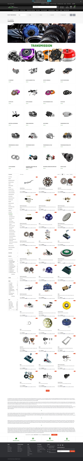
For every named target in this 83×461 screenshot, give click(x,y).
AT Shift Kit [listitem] (10, 268)
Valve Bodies (10, 228)
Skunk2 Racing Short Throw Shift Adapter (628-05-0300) (64, 383)
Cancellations (47, 3)
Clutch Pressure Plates (12, 222)
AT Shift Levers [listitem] (11, 271)
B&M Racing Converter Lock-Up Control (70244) (25, 383)
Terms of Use (10, 447)
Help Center (43, 3)
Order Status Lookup (60, 3)
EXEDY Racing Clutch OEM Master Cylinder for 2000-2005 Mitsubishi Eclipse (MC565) (66, 207)
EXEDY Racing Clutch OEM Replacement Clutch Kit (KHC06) (27, 242)
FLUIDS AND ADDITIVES (51, 10)
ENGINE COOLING (10, 185)
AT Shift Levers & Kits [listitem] (12, 272)
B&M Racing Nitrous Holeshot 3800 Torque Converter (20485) (46, 277)
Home (8, 19)
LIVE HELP (54, 434)
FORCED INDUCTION (11, 194)
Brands (65, 3)
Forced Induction (29, 453)
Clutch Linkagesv (11, 221)
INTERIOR (57, 10)
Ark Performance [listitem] (11, 293)
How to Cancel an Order (40, 448)
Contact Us (19, 447)
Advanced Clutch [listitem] (11, 289)
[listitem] (12, 301)
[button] (71, 7)
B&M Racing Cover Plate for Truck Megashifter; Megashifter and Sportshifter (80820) (65, 348)
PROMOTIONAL (10, 249)
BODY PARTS (38, 10)
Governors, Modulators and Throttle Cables (12, 240)
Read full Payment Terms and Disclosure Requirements (41, 2)
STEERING (9, 210)
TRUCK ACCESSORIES (44, 10)
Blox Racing (40, 311)
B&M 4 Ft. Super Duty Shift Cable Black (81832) (25, 330)
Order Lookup (19, 451)
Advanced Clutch (60, 311)
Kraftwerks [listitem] (10, 288)
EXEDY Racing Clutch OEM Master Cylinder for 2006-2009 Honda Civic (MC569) (47, 207)
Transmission (11, 19)
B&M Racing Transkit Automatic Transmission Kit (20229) (45, 242)
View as (59, 174)
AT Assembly (10, 215)
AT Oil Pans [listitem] (11, 263)
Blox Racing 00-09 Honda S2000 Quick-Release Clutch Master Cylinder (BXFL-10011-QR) (47, 313)
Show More (13, 274)
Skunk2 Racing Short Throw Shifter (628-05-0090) (26, 189)
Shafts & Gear (11, 243)
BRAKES (9, 178)
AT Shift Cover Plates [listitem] (12, 266)
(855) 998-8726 (36, 434)
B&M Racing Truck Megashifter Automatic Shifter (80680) (64, 277)
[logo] (13, 7)
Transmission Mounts (11, 233)
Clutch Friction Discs (11, 218)
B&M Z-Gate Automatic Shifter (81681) (43, 383)
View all (10, 103)
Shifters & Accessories (12, 225)
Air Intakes (28, 448)
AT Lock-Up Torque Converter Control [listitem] (12, 262)
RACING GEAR (10, 208)
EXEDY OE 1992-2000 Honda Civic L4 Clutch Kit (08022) (64, 189)
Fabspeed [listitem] (10, 284)
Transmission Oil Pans (12, 234)
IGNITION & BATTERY (11, 203)
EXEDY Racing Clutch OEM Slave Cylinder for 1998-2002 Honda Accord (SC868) (28, 225)
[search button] (58, 7)
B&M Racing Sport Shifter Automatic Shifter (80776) (64, 242)
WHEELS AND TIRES (66, 10)
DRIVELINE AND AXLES (11, 180)
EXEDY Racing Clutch (23, 205)
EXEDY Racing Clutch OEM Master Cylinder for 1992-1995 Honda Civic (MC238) (28, 260)
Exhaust (28, 447)
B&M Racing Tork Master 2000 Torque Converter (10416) (45, 224)
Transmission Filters (11, 230)
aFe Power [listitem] (10, 285)
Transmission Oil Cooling (12, 231)
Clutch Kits (10, 219)
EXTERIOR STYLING (22, 10)
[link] (16, 71)
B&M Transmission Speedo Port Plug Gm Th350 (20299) (45, 348)
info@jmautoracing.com (45, 434)
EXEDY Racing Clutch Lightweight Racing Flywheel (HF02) (46, 189)
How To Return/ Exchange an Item (40, 446)
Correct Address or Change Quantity (41, 450)
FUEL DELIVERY (10, 196)
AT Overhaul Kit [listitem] (11, 264)
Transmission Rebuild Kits (12, 236)
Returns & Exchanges (53, 3)
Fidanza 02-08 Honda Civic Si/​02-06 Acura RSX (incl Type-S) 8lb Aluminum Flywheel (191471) (66, 260)
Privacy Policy (10, 448)
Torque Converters (11, 227)
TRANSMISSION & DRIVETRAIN (31, 10)
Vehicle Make (69, 3)
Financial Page (39, 451)
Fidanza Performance (61, 258)
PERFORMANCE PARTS (16, 10)
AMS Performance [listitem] (12, 290)
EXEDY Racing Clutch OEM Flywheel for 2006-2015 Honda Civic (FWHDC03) (65, 225)
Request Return (20, 448)
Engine (28, 452)
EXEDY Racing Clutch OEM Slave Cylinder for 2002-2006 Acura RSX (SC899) (28, 207)
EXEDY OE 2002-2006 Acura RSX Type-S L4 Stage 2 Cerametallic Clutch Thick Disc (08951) (28, 348)
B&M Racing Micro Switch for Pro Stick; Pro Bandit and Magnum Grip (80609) (66, 296)
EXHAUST (9, 187)
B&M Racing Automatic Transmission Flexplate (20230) (45, 330)
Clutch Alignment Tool (11, 216)
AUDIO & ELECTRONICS (11, 247)
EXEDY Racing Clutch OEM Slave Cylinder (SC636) (26, 295)
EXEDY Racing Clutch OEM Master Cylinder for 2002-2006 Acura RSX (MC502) (66, 366)
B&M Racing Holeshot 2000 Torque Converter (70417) (64, 330)
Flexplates (10, 224)
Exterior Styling (29, 451)
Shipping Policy (10, 451)
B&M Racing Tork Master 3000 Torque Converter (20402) (45, 295)
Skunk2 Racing (60, 382)
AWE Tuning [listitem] (11, 294)
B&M (39, 223)
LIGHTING (61, 10)
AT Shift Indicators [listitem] (11, 267)
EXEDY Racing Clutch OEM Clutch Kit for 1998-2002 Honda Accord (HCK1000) (28, 278)
